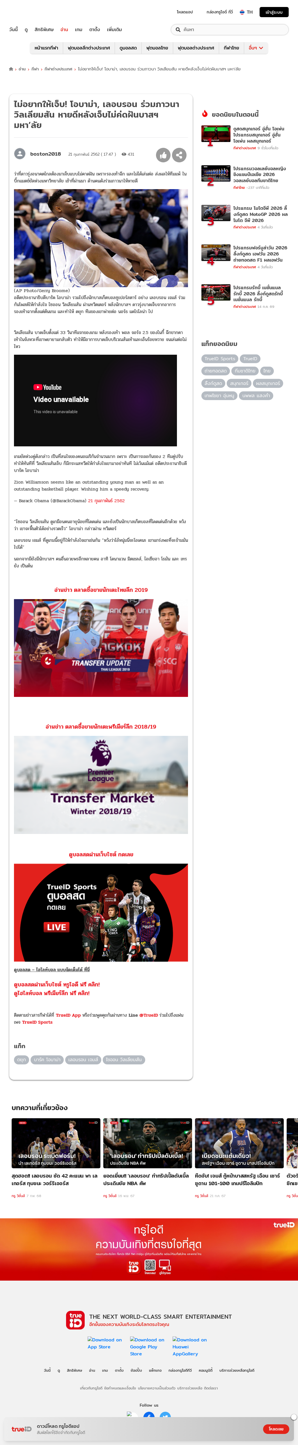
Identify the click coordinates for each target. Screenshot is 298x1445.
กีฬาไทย (231, 48)
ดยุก (21, 1059)
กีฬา (35, 69)
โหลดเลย (276, 1429)
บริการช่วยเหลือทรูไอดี (236, 1370)
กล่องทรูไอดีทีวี (180, 1370)
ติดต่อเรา (211, 1388)
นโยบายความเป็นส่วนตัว (156, 1388)
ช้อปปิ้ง (136, 1370)
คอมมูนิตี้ (205, 1370)
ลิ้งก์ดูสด (213, 383)
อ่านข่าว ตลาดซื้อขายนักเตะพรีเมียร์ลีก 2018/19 (101, 726)
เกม (78, 29)
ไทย (267, 370)
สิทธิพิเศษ (44, 29)
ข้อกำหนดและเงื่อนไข (120, 1388)
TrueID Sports (37, 1022)
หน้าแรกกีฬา (46, 48)
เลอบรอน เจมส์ (83, 1059)
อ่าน (64, 29)
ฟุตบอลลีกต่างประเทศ (89, 48)
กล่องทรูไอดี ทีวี (220, 12)
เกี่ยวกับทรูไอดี (91, 1388)
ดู (26, 29)
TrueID (26, 12)
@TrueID (148, 1015)
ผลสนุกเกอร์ (268, 383)
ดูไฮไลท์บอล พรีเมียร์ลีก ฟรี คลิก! (52, 993)
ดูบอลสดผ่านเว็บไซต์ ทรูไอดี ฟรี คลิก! (57, 984)
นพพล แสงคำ (256, 395)
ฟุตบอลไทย (157, 48)
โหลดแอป (185, 12)
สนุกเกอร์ (239, 383)
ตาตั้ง (94, 29)
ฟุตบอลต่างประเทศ (196, 48)
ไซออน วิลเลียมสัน (124, 1059)
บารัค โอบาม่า (47, 1059)
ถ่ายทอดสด (216, 370)
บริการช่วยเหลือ (189, 1388)
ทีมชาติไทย (245, 370)
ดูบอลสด (128, 48)
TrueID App (68, 1015)
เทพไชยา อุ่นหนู (219, 395)
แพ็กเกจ (155, 1370)
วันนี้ (13, 29)
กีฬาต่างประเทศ (58, 69)
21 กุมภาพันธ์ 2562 (106, 500)
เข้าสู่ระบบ (274, 12)
